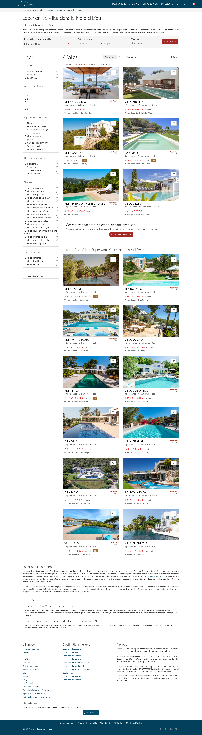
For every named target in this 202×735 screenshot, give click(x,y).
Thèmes (26, 652)
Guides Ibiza (68, 673)
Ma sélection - (169, 3)
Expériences (27, 659)
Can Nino (71, 492)
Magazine (134, 3)
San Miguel (159, 32)
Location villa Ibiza (70, 652)
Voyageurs (136, 39)
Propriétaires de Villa (87, 723)
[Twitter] (176, 729)
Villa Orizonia (75, 101)
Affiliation (118, 723)
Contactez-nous (150, 3)
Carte (174, 57)
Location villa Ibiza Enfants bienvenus (78, 662)
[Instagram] (166, 729)
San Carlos (142, 32)
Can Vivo (71, 441)
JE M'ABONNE (91, 712)
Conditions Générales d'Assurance (36, 690)
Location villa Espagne (72, 649)
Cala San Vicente (130, 32)
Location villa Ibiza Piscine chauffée (77, 669)
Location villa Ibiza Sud (72, 676)
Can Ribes (132, 152)
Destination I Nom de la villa (37, 39)
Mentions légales (134, 723)
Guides (25, 655)
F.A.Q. (25, 679)
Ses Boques (133, 288)
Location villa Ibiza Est (72, 679)
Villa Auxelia (134, 101)
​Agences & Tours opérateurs (34, 693)
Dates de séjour (85, 39)
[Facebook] (160, 729)
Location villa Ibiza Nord (73, 655)
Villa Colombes (136, 390)
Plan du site (105, 723)
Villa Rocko (134, 339)
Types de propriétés (31, 649)
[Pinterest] (171, 729)
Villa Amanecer (136, 543)
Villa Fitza (72, 390)
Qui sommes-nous (30, 666)
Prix (121, 57)
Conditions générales (31, 686)
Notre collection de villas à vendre (37, 697)
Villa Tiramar (134, 441)
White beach (73, 543)
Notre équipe (28, 662)
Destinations (119, 3)
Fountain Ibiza (135, 492)
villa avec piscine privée (91, 32)
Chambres (131, 57)
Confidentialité (29, 683)
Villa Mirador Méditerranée (84, 203)
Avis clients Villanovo (31, 669)
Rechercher (170, 41)
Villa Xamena (73, 152)
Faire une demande (121, 234)
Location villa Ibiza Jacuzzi (73, 666)
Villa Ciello (133, 203)
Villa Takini (72, 288)
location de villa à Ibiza (152, 576)
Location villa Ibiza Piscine (73, 659)
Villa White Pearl (76, 339)
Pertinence (110, 57)
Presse (25, 676)
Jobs (24, 673)
